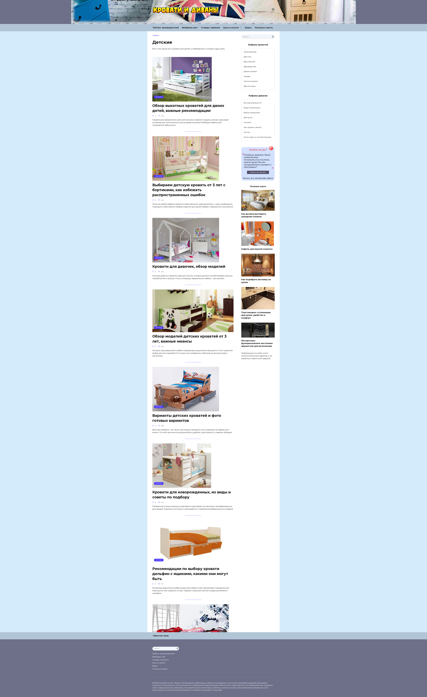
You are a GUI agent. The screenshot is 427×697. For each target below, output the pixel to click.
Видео (248, 28)
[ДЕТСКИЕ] (182, 100)
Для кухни (248, 117)
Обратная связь (161, 636)
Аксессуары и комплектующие (257, 137)
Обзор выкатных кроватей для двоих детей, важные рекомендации (188, 108)
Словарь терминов (210, 28)
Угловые (247, 122)
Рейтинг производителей (166, 28)
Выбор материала (252, 113)
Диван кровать (250, 71)
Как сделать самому (252, 127)
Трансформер (250, 52)
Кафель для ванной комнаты (257, 249)
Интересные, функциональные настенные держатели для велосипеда (257, 343)
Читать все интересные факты (258, 178)
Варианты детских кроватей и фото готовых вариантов (186, 418)
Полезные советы (264, 28)
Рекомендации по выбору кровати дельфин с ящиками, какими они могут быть (190, 574)
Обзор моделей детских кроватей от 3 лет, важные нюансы (189, 338)
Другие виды (250, 86)
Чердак (247, 76)
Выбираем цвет (190, 28)
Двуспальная (249, 62)
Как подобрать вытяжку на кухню (256, 280)
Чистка (247, 132)
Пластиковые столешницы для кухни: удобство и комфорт (256, 315)
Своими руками (251, 81)
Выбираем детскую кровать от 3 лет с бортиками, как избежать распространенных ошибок (188, 190)
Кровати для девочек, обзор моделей (188, 266)
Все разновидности (253, 103)
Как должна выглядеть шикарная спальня (253, 215)
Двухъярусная (250, 66)
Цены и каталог (231, 28)
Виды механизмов (252, 108)
